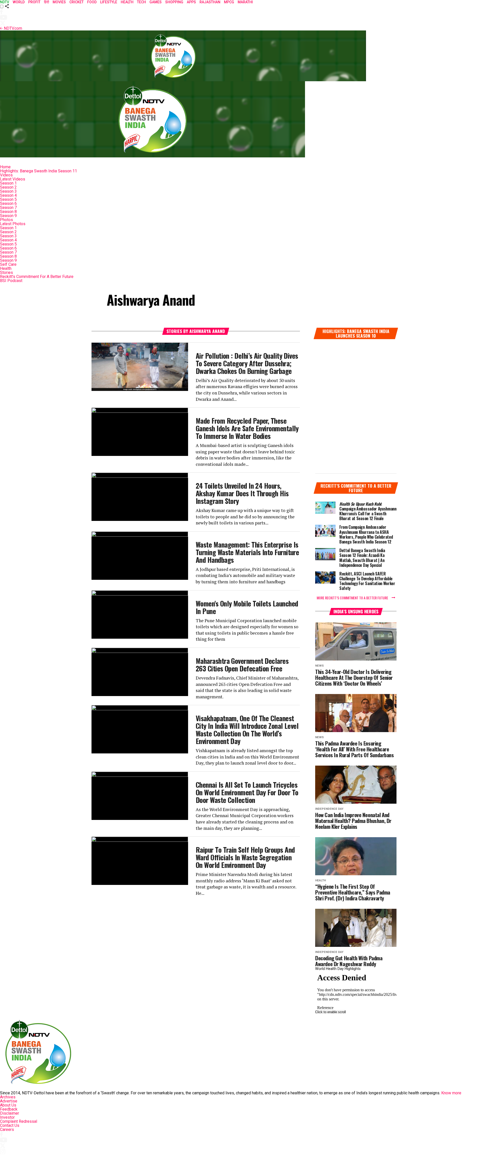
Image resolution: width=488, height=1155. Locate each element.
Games (155, 2)
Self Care (8, 264)
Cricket (76, 2)
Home (5, 166)
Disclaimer (9, 1113)
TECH (141, 2)
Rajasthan (210, 2)
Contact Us (9, 1125)
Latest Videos (12, 179)
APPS (191, 2)
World (19, 2)
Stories (6, 272)
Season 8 (8, 211)
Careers (7, 1129)
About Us (8, 1105)
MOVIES (59, 2)
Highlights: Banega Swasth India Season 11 (38, 171)
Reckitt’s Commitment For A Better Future (36, 276)
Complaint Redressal (18, 1121)
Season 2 (8, 187)
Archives (8, 1097)
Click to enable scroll (330, 1012)
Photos (6, 219)
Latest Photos (12, 223)
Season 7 (8, 207)
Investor (7, 1117)
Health (5, 268)
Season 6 (8, 203)
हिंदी (46, 2)
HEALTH (127, 2)
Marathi (245, 2)
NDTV (4, 2)
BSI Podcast (11, 280)
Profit (34, 2)
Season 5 (8, 199)
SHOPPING (174, 2)
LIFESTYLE (108, 2)
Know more (451, 1093)
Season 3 (8, 191)
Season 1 (8, 183)
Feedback (9, 1109)
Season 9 (8, 215)
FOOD (92, 2)
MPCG (229, 2)
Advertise (8, 1101)
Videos (6, 175)
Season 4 (8, 195)
